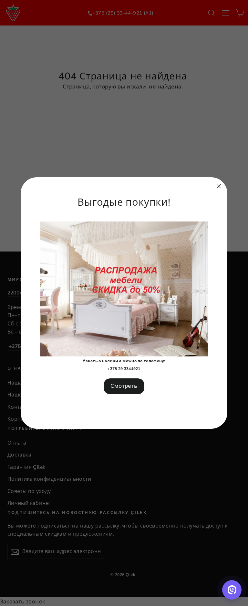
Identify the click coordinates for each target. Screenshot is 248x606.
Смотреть (123, 386)
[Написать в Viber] (232, 590)
